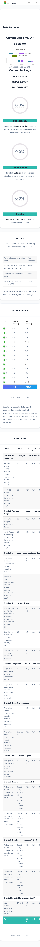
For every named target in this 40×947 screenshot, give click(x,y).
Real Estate (17, 87)
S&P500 (16, 82)
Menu (36, 2)
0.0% (20, 105)
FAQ (27, 397)
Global (16, 76)
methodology (27, 294)
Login (28, 2)
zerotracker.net (14, 247)
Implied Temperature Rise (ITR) (25, 898)
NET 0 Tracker (11, 3)
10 (7, 378)
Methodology (17, 397)
